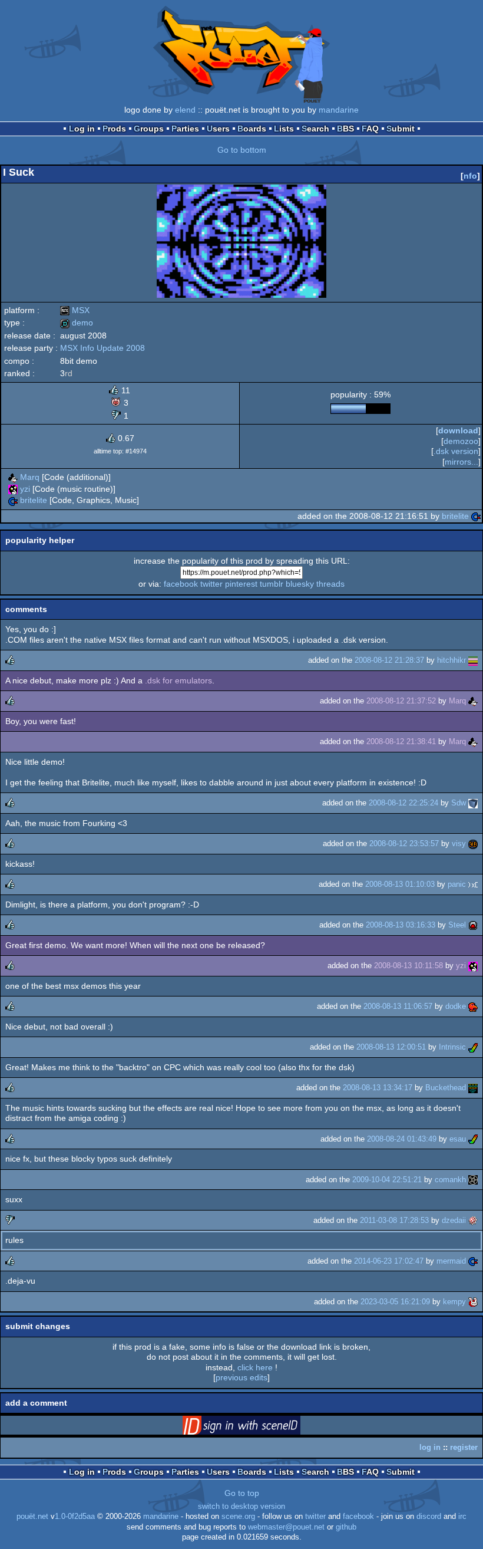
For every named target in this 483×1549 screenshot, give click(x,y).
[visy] (473, 843)
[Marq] (13, 477)
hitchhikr (451, 660)
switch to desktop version (241, 1506)
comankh (450, 1179)
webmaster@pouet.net (286, 1527)
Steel (457, 924)
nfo (470, 175)
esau (457, 1138)
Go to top (241, 1493)
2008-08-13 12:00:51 (391, 1046)
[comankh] (473, 1179)
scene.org (238, 1516)
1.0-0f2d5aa (75, 1516)
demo (76, 322)
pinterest (241, 583)
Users (218, 128)
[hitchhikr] (473, 660)
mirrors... (461, 461)
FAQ (370, 128)
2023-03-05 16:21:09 (395, 1301)
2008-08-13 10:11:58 (408, 965)
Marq (29, 477)
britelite (33, 500)
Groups (149, 128)
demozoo (461, 441)
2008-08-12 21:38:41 (401, 741)
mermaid (451, 1261)
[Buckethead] (473, 1087)
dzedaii (454, 1220)
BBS (345, 128)
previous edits (241, 1377)
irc (462, 1516)
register (464, 1447)
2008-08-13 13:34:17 (377, 1087)
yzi (25, 489)
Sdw (458, 802)
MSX (75, 310)
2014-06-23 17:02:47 (389, 1261)
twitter (211, 583)
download (458, 430)
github (346, 1527)
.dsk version (456, 451)
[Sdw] (473, 802)
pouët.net (32, 1516)
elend (185, 109)
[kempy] (473, 1301)
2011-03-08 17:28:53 (394, 1220)
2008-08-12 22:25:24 (403, 802)
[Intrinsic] (473, 1046)
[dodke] (473, 1006)
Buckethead (445, 1087)
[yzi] (13, 489)
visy (459, 843)
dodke (455, 1006)
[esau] (473, 1138)
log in (430, 1447)
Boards (251, 128)
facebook (181, 583)
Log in (82, 128)
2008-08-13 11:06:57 (397, 1006)
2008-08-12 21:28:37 (389, 660)
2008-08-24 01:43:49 (401, 1138)
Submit (400, 128)
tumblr (271, 583)
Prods (114, 128)
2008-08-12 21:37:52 (401, 700)
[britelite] (13, 500)
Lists (284, 128)
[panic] (473, 884)
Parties (185, 128)
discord (428, 1516)
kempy (454, 1301)
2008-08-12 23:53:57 (404, 843)
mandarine (339, 109)
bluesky (300, 583)
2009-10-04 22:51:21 (387, 1179)
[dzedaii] (473, 1220)
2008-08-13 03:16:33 (400, 924)
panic (457, 884)
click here (255, 1367)
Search (315, 128)
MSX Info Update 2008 (102, 348)
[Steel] (473, 924)
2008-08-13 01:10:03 (400, 884)
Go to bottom (241, 149)
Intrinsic (452, 1046)
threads (330, 583)
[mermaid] (473, 1261)
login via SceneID (259, 1427)
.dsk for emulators (178, 680)
